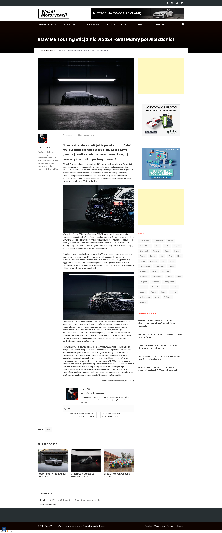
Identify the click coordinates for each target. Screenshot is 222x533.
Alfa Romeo (144, 240)
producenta (129, 380)
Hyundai (153, 261)
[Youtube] (177, 3)
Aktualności (69, 24)
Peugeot (143, 282)
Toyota (173, 292)
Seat (165, 287)
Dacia (176, 251)
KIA (163, 261)
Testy (109, 24)
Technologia (159, 24)
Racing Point (169, 282)
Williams (167, 297)
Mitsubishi (157, 276)
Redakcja (148, 526)
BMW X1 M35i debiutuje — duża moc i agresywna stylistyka (74, 500)
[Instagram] (172, 3)
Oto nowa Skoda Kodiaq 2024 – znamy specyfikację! (82, 415)
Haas (179, 256)
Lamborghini (145, 266)
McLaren (165, 271)
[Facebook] (167, 3)
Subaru (143, 292)
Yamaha (143, 302)
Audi (157, 246)
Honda (142, 261)
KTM (172, 261)
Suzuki (153, 292)
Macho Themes (98, 526)
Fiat (162, 256)
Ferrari (152, 256)
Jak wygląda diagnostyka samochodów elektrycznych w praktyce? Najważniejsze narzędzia (156, 323)
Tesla (163, 292)
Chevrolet (144, 251)
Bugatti (177, 246)
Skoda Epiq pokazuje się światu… (117, 475)
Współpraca (159, 526)
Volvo (157, 297)
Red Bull (143, 287)
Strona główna (47, 24)
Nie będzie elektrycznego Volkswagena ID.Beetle (112, 415)
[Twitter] (182, 3)
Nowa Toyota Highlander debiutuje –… (52, 475)
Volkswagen (145, 297)
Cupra (166, 251)
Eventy (124, 24)
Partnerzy (171, 526)
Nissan (169, 276)
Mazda (154, 271)
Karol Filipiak (44, 147)
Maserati (143, 271)
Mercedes (144, 276)
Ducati (142, 256)
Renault (155, 287)
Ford (170, 256)
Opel (179, 276)
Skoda (174, 287)
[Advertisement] (161, 76)
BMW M (117, 175)
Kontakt (180, 526)
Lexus (171, 266)
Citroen (156, 251)
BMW (48, 429)
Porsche (155, 282)
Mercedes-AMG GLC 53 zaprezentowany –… (82, 475)
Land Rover (159, 266)
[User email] (69, 408)
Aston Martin (145, 246)
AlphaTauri (158, 240)
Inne (140, 24)
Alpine (170, 240)
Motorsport (92, 24)
